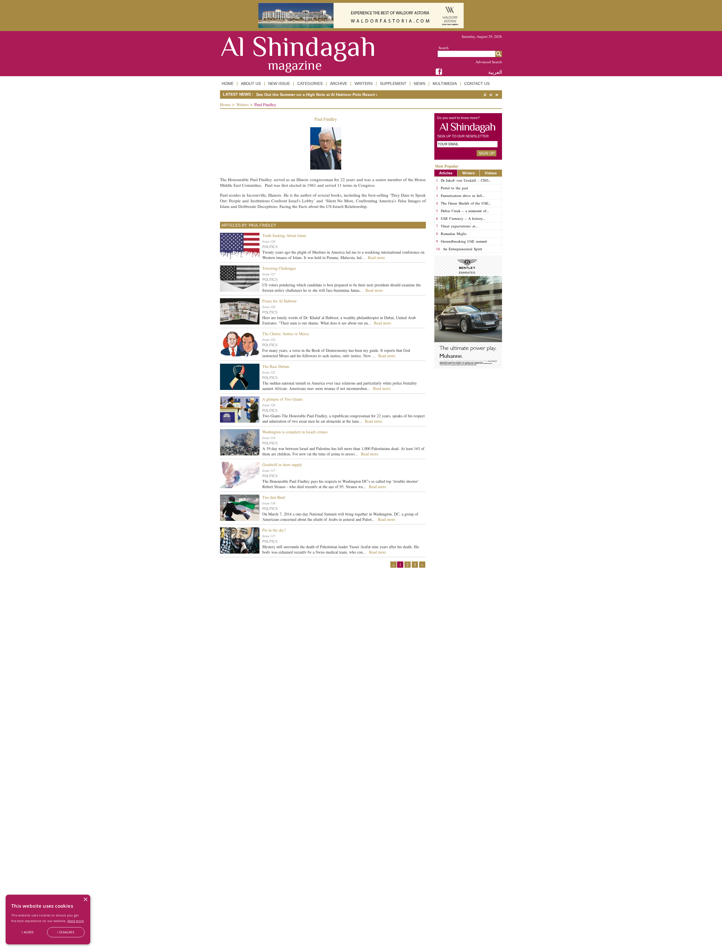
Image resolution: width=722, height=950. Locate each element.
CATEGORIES (310, 83)
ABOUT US (251, 83)
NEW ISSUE (279, 83)
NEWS (419, 83)
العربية (495, 72)
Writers (242, 104)
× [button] (85, 900)
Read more (75, 921)
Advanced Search (489, 61)
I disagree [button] (65, 932)
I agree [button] (28, 932)
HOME (228, 83)
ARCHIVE (338, 83)
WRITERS (364, 83)
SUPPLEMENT (393, 83)
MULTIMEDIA (445, 83)
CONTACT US (477, 83)
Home (225, 104)
